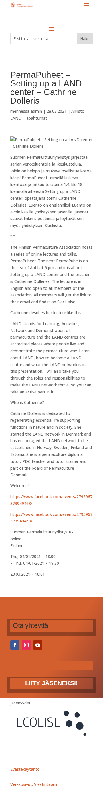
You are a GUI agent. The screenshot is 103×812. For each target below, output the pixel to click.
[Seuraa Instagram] (26, 645)
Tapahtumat (35, 118)
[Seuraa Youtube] (37, 645)
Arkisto (77, 111)
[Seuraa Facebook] (14, 645)
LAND (15, 118)
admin (36, 111)
